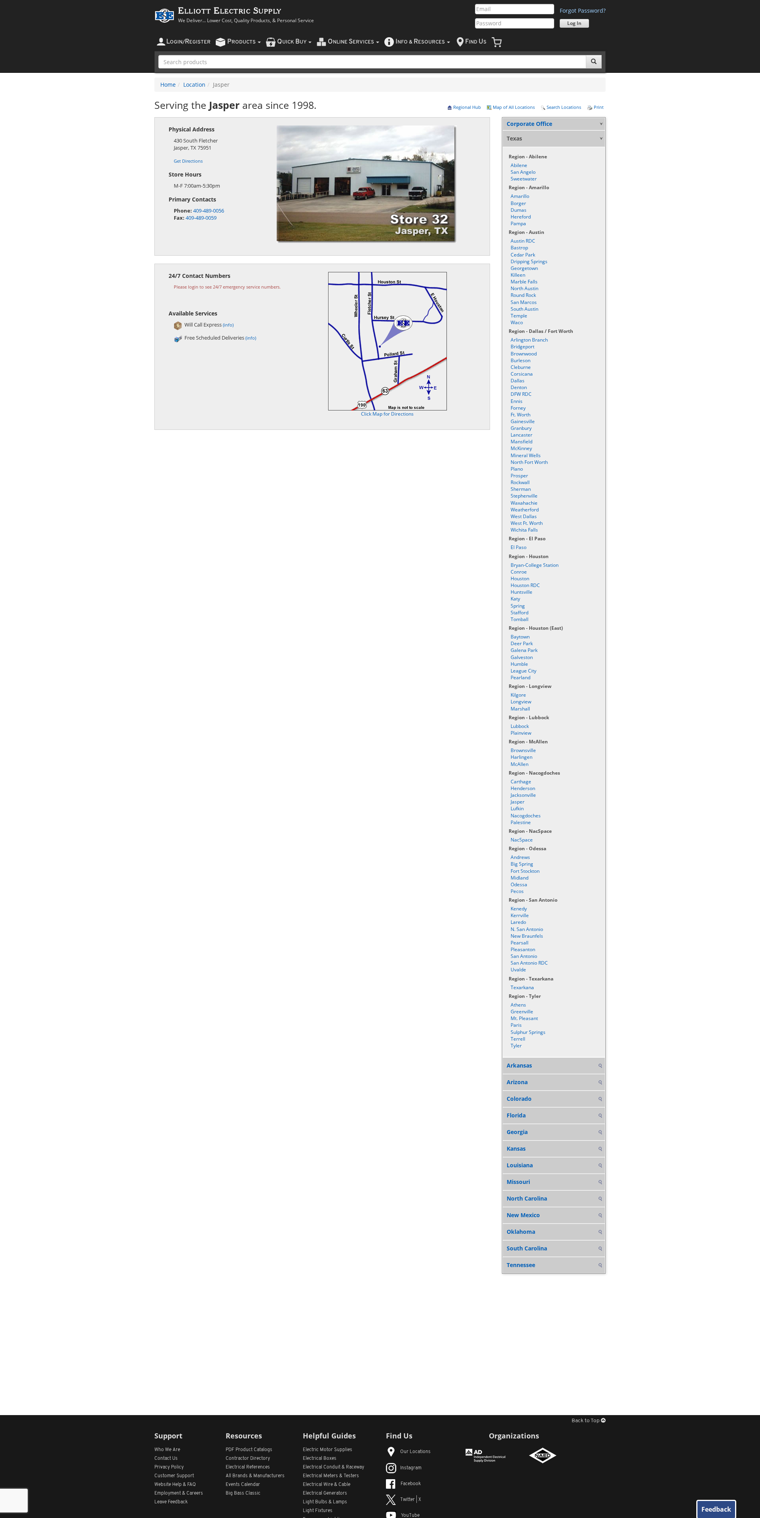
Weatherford (525, 509)
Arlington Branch (529, 339)
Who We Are (167, 1450)
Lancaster (521, 434)
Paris (516, 1025)
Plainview (521, 733)
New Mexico (523, 1215)
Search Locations (563, 107)
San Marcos (524, 302)
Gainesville (523, 421)
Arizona (517, 1082)
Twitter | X (410, 1499)
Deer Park (522, 643)
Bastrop (519, 247)
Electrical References (248, 1467)
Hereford (521, 216)
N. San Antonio (527, 929)
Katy (515, 598)
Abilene (519, 165)
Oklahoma (521, 1231)
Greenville (522, 1011)
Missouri (518, 1182)
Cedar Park (523, 254)
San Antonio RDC (529, 962)
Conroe (519, 571)
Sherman (521, 489)
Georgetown (524, 268)
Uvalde (518, 969)
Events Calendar (243, 1484)
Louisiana (520, 1165)
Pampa (518, 223)
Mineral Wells (526, 455)
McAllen (519, 764)
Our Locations (415, 1452)
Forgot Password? (583, 10)
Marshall (520, 708)
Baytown (520, 636)
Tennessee (521, 1265)
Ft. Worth (520, 414)
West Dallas (524, 516)
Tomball (519, 619)
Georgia (517, 1132)
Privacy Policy (169, 1467)
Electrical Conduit (333, 1467)
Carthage (521, 781)
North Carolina (527, 1198)
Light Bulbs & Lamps (325, 1502)
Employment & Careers (178, 1493)
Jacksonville (523, 795)
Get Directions (188, 161)
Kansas (516, 1148)
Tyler (516, 1045)
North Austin (524, 288)
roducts (242, 41)
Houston (520, 578)
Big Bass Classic (243, 1493)
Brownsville (523, 750)
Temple (519, 315)
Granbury (521, 428)
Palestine (521, 822)
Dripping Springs (529, 261)
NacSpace (522, 839)
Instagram (411, 1468)
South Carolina (527, 1248)
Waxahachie (524, 503)
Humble (519, 664)
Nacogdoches (526, 815)
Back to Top (586, 1420)
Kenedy (519, 908)
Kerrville (520, 915)
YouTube (410, 1515)
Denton (519, 387)
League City (523, 670)
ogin (188, 41)
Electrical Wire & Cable (326, 1484)
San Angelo (523, 172)
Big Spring (522, 864)
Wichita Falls (524, 529)
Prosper (519, 475)
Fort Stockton (525, 871)
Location (194, 84)
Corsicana (522, 373)
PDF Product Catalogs (249, 1450)
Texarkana (522, 987)
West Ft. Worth (527, 523)
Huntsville (521, 592)
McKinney (521, 448)
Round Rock (523, 295)
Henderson (523, 788)
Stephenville (524, 495)
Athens (518, 1004)
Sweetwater (524, 178)
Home (168, 84)
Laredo (518, 922)
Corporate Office (529, 123)
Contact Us (166, 1458)
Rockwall (520, 482)
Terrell (518, 1038)
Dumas (518, 210)
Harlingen (521, 757)
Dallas (517, 380)
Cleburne (521, 367)
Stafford (519, 612)
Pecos (517, 891)
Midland (519, 877)
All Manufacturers (255, 1476)
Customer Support (174, 1476)
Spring (518, 605)
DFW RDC (521, 394)
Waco (517, 322)
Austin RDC (523, 240)
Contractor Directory (248, 1458)
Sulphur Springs (528, 1032)
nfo (420, 41)
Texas (514, 138)
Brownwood (524, 353)
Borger (518, 203)
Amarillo (520, 196)
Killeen (518, 275)
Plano (517, 468)
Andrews (520, 857)
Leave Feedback (171, 1502)
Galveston (522, 657)
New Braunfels (527, 936)
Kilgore (518, 695)
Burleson (520, 360)
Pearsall (519, 942)
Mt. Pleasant (524, 1018)
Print (598, 107)
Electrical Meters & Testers (331, 1476)
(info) (228, 325)
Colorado (519, 1098)
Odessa (519, 884)
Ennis (516, 401)
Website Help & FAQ (175, 1484)
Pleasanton (523, 949)
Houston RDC (525, 585)
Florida (516, 1115)
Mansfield (521, 441)
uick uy (292, 41)
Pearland (520, 677)
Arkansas (519, 1065)
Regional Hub (466, 107)
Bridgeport (522, 346)
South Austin (524, 309)
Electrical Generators (325, 1493)
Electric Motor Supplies (327, 1450)
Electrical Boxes (319, 1458)
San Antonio (524, 956)
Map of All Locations (513, 107)
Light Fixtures (317, 1511)
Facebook (411, 1484)
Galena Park (524, 650)
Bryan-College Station (535, 565)
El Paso (518, 547)
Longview (521, 701)
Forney (518, 408)
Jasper (517, 801)
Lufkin (517, 808)
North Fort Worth (529, 462)
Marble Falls (524, 281)
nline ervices (351, 41)
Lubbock (520, 726)
